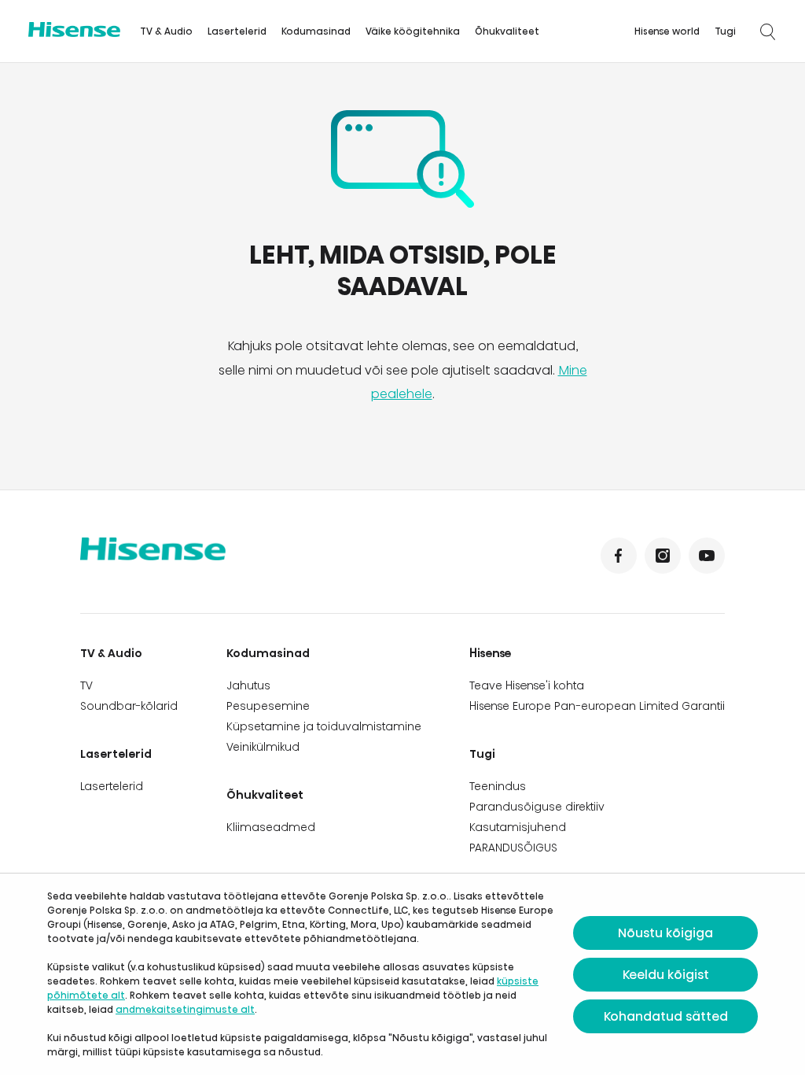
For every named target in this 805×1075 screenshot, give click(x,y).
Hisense (490, 653)
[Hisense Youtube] (707, 556)
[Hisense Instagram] (663, 556)
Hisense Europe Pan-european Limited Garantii (597, 706)
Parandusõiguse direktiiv (537, 807)
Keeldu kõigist (666, 975)
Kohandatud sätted (666, 1016)
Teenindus (497, 786)
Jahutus (248, 685)
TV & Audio (166, 31)
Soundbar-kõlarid (129, 706)
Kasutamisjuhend (517, 827)
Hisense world (667, 31)
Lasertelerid (237, 31)
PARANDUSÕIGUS (513, 847)
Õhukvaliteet (507, 31)
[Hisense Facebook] (619, 556)
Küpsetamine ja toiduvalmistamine (323, 726)
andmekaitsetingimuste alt (185, 1009)
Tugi (725, 31)
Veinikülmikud (263, 747)
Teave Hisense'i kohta (526, 685)
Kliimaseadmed (270, 827)
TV (86, 685)
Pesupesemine (268, 706)
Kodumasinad (316, 31)
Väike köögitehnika (413, 31)
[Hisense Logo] (74, 29)
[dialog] (402, 974)
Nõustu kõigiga (665, 933)
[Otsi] (767, 31)
